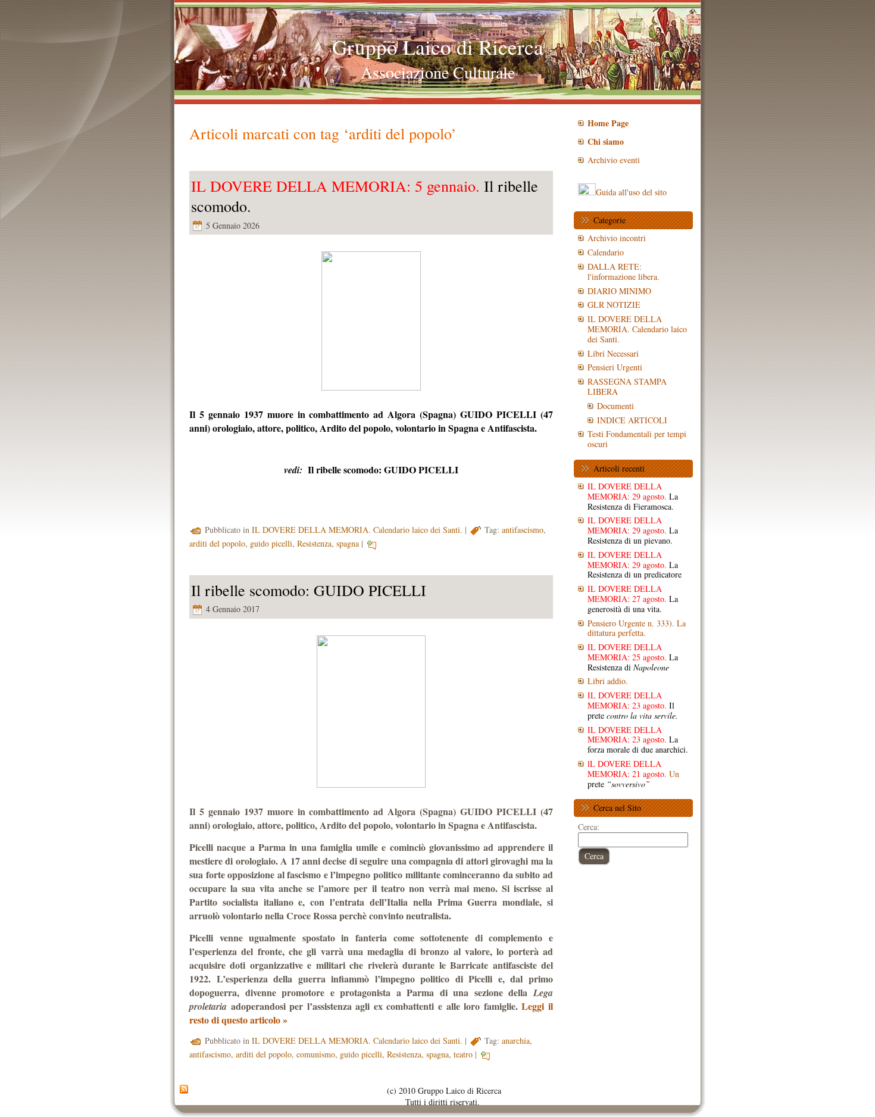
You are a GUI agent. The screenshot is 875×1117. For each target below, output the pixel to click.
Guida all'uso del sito (631, 192)
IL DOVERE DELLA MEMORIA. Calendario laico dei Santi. (357, 529)
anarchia (516, 1040)
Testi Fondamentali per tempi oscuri (637, 439)
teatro (463, 1054)
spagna (347, 543)
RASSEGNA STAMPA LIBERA (627, 386)
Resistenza (314, 543)
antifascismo (522, 529)
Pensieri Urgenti (615, 367)
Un (633, 774)
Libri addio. (608, 681)
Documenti (615, 405)
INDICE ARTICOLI (632, 420)
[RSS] (184, 1089)
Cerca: (588, 826)
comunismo (315, 1054)
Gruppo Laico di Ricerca (437, 47)
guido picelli (271, 543)
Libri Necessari (613, 353)
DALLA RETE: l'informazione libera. (624, 271)
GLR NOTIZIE (614, 304)
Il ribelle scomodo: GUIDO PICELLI (383, 469)
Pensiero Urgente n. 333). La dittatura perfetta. (637, 628)
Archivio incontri (617, 238)
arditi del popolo (217, 543)
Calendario (606, 252)
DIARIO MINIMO (619, 291)
